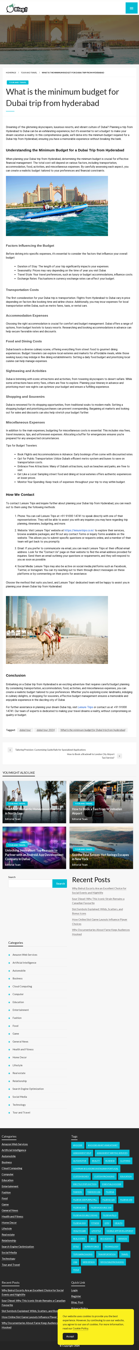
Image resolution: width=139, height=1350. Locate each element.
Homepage (11, 72)
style (76, 1246)
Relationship (20, 1080)
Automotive (79, 1161)
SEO (93, 1238)
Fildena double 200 (101, 1207)
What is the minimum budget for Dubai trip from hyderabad (93, 729)
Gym (107, 1223)
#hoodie (77, 1145)
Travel (124, 1254)
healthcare (79, 1231)
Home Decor (20, 1057)
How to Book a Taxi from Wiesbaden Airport (97, 811)
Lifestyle (18, 1065)
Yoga (76, 1270)
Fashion (17, 1017)
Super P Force (91, 1246)
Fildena (110, 1192)
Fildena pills (109, 1215)
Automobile (19, 970)
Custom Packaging (104, 1176)
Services (122, 1238)
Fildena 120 (109, 1199)
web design (89, 1262)
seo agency (106, 1238)
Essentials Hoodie (111, 1184)
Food (15, 1025)
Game (16, 1033)
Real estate (19, 1073)
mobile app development (120, 1231)
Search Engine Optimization (28, 1088)
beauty (96, 1161)
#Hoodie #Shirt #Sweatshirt (103, 1145)
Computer (18, 994)
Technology (19, 1104)
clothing (125, 1161)
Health (118, 1223)
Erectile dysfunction (84, 1184)
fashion (77, 1192)
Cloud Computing (22, 986)
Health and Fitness (23, 1049)
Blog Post (77, 1302)
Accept (70, 1336)
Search (12, 877)
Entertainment (21, 1009)
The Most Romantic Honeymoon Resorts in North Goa (33, 811)
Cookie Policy (80, 1328)
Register (76, 1296)
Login (74, 1290)
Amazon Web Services (25, 954)
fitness (95, 1223)
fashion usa (93, 1192)
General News (20, 1041)
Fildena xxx (79, 1223)
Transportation (107, 1254)
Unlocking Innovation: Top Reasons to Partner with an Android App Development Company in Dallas (34, 854)
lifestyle (96, 1231)
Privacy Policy (79, 1308)
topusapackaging (83, 1254)
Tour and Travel (29, 72)
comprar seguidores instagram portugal (95, 1168)
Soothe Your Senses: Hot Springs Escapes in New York (100, 857)
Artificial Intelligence (24, 962)
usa (75, 1262)
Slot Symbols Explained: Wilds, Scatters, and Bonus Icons (34, 1310)
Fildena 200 (79, 1207)
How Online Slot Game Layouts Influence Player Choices (34, 1317)
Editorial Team (13, 819)
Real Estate (79, 1238)
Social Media (20, 1096)
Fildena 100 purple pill (85, 1199)
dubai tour (25, 729)
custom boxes (81, 1176)
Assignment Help (82, 1153)
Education (18, 1002)
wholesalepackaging (112, 1262)
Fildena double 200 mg (85, 1215)
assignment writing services (112, 1153)
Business (18, 978)
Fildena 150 (126, 1199)
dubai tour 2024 (46, 729)
